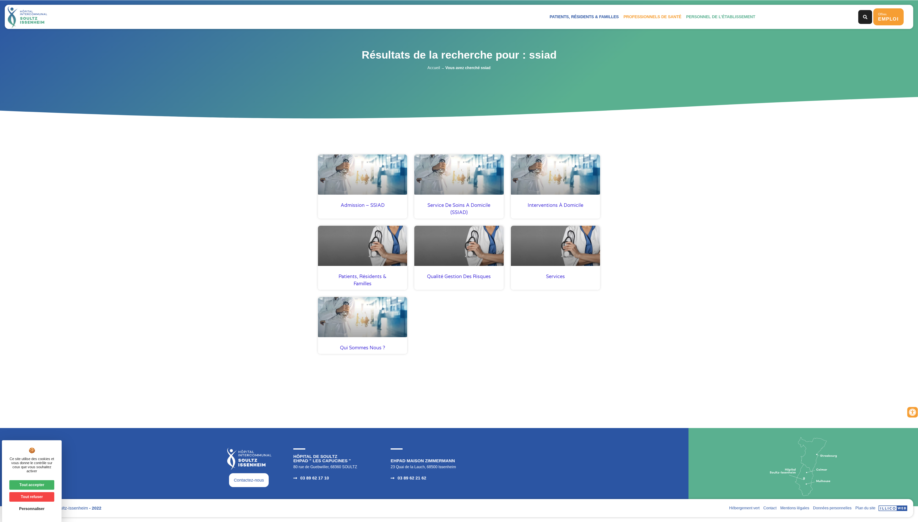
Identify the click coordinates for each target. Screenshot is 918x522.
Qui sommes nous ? (362, 348)
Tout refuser (32, 497)
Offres (888, 17)
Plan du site (865, 508)
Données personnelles (832, 508)
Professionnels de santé (652, 17)
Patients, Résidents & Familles (584, 17)
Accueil (433, 68)
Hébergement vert (744, 508)
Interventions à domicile (555, 205)
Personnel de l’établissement (720, 17)
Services (555, 277)
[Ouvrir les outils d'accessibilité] (912, 412)
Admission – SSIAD (363, 205)
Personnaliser (31, 509)
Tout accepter (31, 485)
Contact (769, 508)
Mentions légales (794, 508)
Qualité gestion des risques (459, 277)
